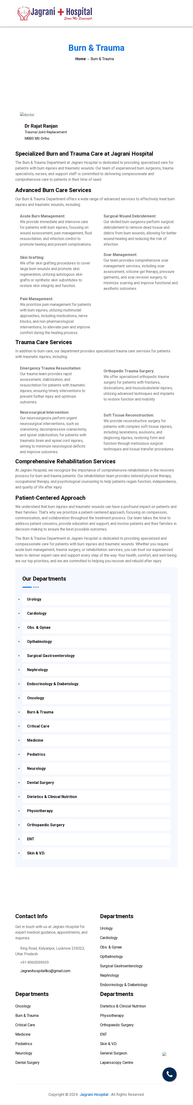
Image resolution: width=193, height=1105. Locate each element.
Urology (34, 599)
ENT (30, 839)
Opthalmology (39, 641)
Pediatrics (36, 754)
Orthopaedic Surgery (45, 825)
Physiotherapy (40, 811)
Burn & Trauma (40, 712)
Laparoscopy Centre (116, 1062)
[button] (174, 10)
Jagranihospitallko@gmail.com (45, 971)
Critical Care (38, 726)
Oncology (35, 698)
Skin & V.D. (36, 853)
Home (80, 59)
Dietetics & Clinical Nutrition (52, 796)
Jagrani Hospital (94, 1094)
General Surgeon (113, 1053)
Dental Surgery (40, 782)
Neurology (36, 768)
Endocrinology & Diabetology (52, 684)
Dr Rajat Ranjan (41, 126)
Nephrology (37, 670)
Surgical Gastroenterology (51, 655)
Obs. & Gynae (39, 627)
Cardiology (36, 613)
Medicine (35, 740)
